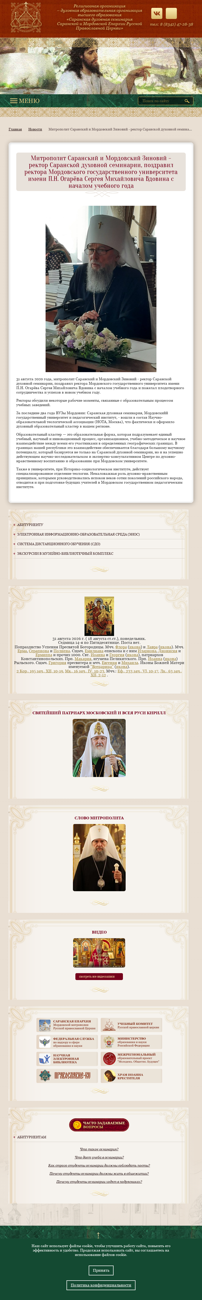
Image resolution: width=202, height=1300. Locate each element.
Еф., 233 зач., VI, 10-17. (138, 671)
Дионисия (167, 651)
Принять (101, 1270)
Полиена (61, 651)
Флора (121, 647)
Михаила (129, 662)
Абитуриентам (31, 1137)
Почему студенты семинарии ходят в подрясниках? (99, 1182)
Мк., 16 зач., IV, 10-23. (85, 671)
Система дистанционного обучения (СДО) (58, 544)
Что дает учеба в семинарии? (99, 1157)
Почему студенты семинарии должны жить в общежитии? (99, 1173)
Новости (35, 129)
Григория (57, 662)
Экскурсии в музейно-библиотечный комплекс (65, 553)
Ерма (22, 651)
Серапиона (39, 651)
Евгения (109, 662)
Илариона (147, 651)
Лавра (152, 647)
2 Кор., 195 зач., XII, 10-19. (40, 671)
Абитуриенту (30, 525)
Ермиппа (43, 654)
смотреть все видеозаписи (97, 976)
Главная (15, 129)
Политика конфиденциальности (101, 1285)
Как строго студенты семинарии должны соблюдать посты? (99, 1165)
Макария (83, 658)
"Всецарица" (102, 666)
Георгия (116, 654)
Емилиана (94, 651)
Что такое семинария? (99, 1149)
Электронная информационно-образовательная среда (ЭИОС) (78, 534)
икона (135, 647)
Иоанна (98, 654)
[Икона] (99, 634)
